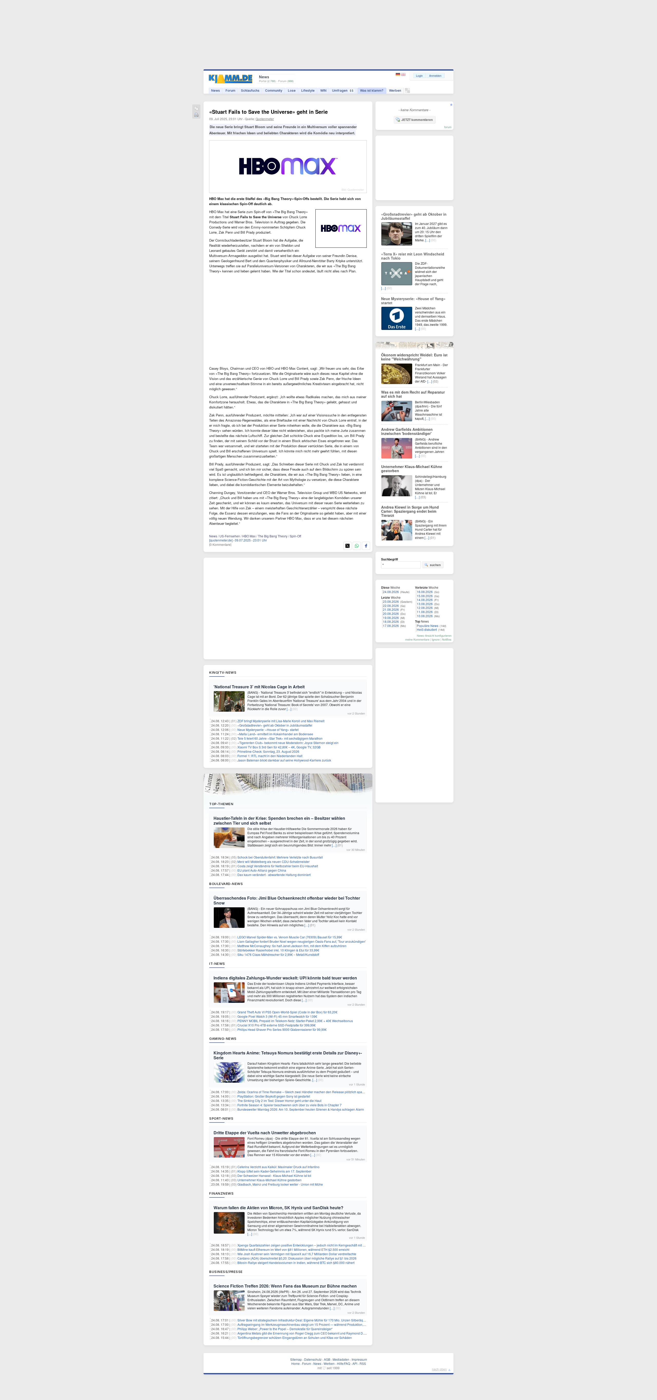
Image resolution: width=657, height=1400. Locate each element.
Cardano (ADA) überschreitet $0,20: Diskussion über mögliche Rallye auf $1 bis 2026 (296, 1258)
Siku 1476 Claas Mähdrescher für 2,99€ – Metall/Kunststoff (278, 954)
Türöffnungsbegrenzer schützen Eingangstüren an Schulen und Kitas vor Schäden (294, 1337)
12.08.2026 (425, 607)
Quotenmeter (265, 119)
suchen (435, 565)
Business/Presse (226, 1272)
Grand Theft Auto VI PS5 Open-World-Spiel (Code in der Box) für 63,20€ (287, 1012)
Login (419, 75)
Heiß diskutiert (427, 629)
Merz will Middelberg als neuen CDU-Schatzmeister (273, 861)
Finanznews (221, 1193)
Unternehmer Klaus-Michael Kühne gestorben (269, 1180)
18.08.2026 (391, 621)
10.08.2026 (425, 616)
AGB (327, 1359)
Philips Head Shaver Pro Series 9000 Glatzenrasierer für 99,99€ (282, 1029)
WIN (323, 90)
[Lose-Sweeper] (407, 92)
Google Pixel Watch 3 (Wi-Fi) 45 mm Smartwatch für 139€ (277, 1016)
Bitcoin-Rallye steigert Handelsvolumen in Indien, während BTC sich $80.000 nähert (295, 1262)
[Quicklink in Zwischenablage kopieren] (196, 109)
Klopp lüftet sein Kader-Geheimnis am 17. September (274, 1171)
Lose (292, 90)
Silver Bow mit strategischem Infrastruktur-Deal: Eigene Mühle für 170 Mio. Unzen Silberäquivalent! (306, 1320)
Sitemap (296, 1359)
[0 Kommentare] (220, 544)
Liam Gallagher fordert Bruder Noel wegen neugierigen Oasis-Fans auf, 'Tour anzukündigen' (301, 941)
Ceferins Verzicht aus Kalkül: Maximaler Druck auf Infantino (278, 1167)
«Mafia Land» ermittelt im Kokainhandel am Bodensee (275, 734)
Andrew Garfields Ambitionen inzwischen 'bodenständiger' (407, 431)
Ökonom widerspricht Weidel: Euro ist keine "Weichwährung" (414, 356)
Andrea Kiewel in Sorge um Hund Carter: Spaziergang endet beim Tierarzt (410, 511)
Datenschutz (313, 1359)
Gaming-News (223, 1038)
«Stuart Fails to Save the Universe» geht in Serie (268, 111)
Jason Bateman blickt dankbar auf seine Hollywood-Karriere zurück (284, 760)
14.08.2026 (425, 599)
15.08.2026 (425, 596)
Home (295, 1363)
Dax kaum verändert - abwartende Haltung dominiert (274, 874)
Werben (395, 90)
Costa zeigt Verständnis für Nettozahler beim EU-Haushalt (277, 866)
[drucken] (196, 115)
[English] (403, 74)
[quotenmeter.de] (221, 540)
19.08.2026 (391, 617)
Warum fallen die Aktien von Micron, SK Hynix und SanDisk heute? (278, 1208)
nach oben (439, 1369)
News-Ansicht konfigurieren (434, 635)
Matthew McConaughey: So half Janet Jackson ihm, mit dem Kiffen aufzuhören (291, 946)
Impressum (359, 1359)
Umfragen (343, 90)
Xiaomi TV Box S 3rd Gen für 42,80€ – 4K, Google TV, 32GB (279, 747)
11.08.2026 (425, 611)
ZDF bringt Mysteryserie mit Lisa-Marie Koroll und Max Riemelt (280, 721)
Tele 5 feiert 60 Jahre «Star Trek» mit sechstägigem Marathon (280, 738)
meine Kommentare (417, 639)
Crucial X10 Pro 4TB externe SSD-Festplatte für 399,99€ (276, 1025)
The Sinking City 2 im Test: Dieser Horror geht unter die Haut (279, 1100)
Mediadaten (341, 1359)
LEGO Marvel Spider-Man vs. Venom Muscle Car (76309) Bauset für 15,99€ (289, 937)
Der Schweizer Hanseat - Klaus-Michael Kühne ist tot (274, 1175)
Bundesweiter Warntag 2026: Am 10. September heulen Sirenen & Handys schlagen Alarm (300, 1109)
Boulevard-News (226, 884)
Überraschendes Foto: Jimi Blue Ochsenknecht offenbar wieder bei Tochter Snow (287, 900)
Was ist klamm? (371, 90)
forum (447, 127)
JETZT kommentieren (417, 119)
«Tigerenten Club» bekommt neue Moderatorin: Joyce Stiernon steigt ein (288, 742)
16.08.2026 (425, 591)
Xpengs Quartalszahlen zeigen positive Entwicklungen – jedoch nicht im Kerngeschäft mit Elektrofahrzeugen (312, 1245)
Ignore (436, 639)
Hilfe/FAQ (343, 1363)
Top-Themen (221, 804)
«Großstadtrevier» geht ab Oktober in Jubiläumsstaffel (274, 725)
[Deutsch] (398, 74)
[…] (289, 709)
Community (273, 90)
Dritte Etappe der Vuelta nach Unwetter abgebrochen (265, 1133)
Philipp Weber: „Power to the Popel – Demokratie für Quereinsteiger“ (285, 1329)
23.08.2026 (391, 601)
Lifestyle (308, 90)
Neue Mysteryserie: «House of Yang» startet (267, 729)
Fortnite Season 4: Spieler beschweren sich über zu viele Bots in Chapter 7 (289, 1105)
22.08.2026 (391, 605)
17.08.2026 (391, 625)
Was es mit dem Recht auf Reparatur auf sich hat (413, 394)
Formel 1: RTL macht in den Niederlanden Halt (269, 756)
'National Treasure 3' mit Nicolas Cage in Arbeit (259, 687)
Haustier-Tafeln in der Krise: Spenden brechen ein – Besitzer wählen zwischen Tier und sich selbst (279, 820)
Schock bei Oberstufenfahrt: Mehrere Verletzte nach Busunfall (280, 857)
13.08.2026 (425, 604)
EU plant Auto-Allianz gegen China (261, 870)
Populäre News (427, 625)
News (215, 90)
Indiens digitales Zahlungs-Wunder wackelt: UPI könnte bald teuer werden (285, 978)
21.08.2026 (391, 609)
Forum (230, 90)
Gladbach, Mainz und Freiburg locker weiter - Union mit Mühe (280, 1184)
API (354, 1363)
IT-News (217, 963)
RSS (363, 1363)
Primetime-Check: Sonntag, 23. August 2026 (268, 751)
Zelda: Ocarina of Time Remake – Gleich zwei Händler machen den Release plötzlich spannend (304, 1092)
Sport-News (221, 1118)
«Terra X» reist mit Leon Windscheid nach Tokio (412, 256)
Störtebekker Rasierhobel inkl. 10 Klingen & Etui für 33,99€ (278, 950)
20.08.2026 (391, 613)
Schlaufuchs (250, 90)
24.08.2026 (391, 591)
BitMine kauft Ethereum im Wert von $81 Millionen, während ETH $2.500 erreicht (293, 1249)
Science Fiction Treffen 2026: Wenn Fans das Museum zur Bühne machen (285, 1286)
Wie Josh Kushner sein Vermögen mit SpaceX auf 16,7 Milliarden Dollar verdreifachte (296, 1254)
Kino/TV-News (222, 672)
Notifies (446, 639)
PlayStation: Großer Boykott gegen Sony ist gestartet (273, 1096)
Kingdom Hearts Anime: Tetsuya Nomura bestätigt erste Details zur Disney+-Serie (288, 1055)
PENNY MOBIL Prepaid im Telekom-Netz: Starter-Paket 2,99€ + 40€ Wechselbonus (295, 1020)
